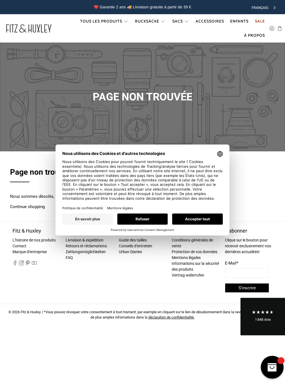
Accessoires (210, 21)
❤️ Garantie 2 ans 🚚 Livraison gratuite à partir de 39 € (142, 7)
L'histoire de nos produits (34, 240)
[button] (262, 316)
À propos (254, 35)
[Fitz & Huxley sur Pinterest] (27, 264)
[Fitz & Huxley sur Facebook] (15, 264)
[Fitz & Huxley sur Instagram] (21, 264)
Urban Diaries (130, 252)
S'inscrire (247, 287)
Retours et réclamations (86, 246)
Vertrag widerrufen (188, 275)
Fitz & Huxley (30, 312)
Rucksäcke (147, 21)
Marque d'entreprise (30, 252)
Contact (19, 246)
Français (260, 8)
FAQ (69, 257)
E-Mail (231, 263)
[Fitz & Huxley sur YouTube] (34, 264)
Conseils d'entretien (135, 246)
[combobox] (264, 7)
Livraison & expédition (85, 240)
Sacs (177, 21)
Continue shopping (27, 206)
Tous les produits (101, 21)
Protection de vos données (194, 252)
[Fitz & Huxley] (29, 28)
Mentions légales (186, 257)
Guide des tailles (133, 240)
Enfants (239, 21)
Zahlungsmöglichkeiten (86, 252)
